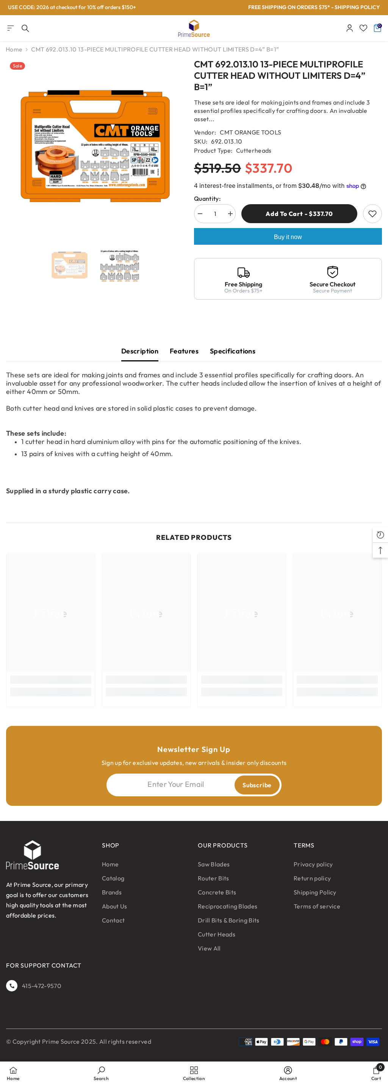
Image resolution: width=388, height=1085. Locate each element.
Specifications (232, 351)
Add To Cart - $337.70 (299, 213)
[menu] (10, 28)
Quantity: (207, 198)
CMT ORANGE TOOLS (250, 132)
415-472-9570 (41, 986)
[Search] (25, 28)
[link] (50, 679)
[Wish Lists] (363, 28)
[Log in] (350, 28)
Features (184, 351)
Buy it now (288, 237)
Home (14, 49)
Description (139, 351)
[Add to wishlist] (372, 213)
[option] (94, 147)
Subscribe (257, 785)
